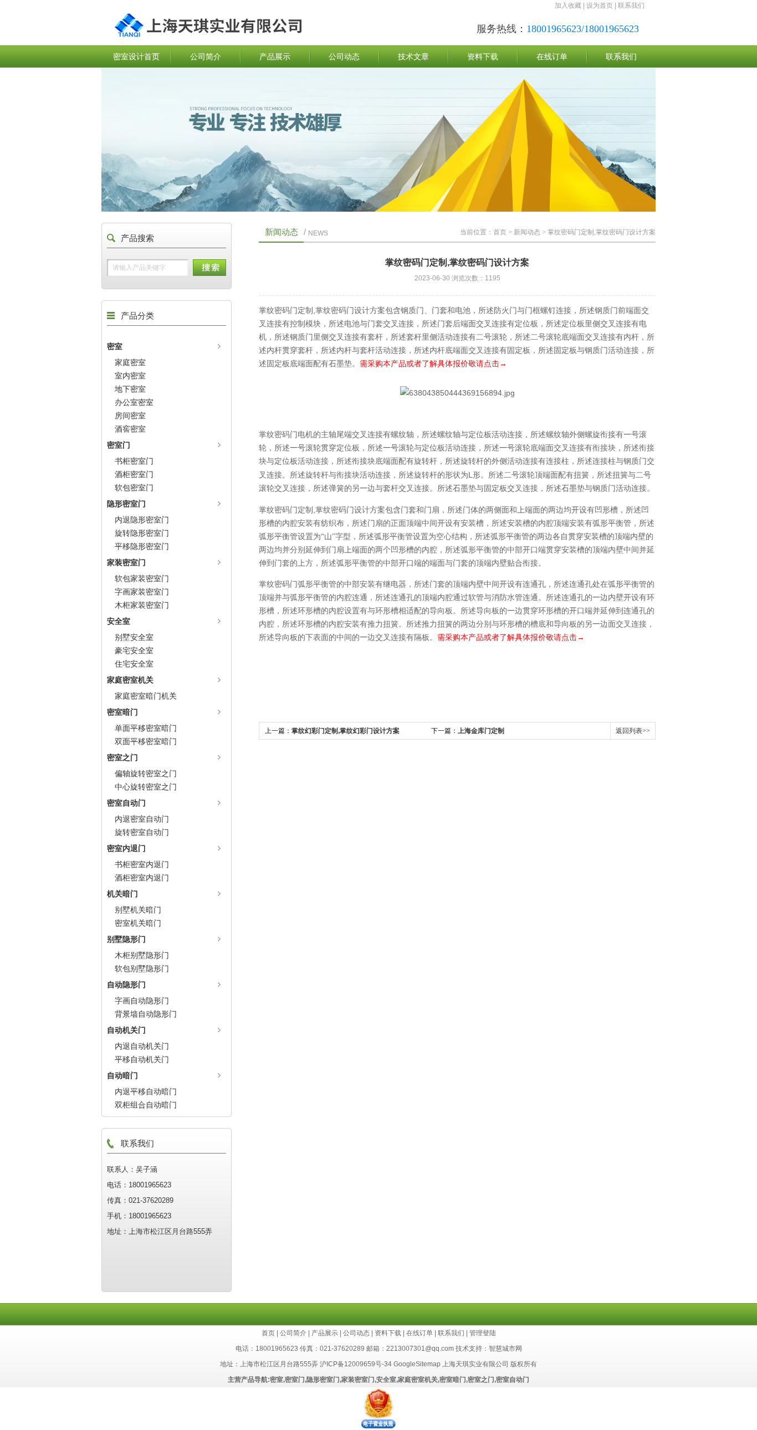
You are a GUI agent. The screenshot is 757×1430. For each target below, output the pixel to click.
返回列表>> (633, 731)
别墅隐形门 (126, 939)
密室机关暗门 (138, 923)
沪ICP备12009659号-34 (356, 1364)
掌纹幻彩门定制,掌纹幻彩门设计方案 (345, 731)
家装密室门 (126, 562)
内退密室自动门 (142, 818)
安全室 (118, 621)
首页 (500, 232)
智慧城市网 (505, 1348)
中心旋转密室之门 (146, 786)
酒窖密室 (130, 428)
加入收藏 (568, 5)
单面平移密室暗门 (146, 728)
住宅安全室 (134, 663)
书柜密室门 (134, 461)
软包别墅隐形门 (142, 968)
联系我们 (631, 5)
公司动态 (344, 56)
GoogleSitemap (417, 1364)
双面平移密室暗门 (146, 741)
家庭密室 (130, 362)
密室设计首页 (136, 56)
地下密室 (130, 389)
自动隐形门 (126, 984)
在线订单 (551, 56)
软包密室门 (134, 487)
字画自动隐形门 (142, 1000)
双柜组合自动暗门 (146, 1104)
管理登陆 (482, 1333)
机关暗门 (122, 893)
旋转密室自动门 (142, 832)
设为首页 (599, 5)
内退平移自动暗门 (146, 1091)
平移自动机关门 (142, 1059)
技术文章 (413, 56)
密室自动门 (126, 802)
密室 (114, 346)
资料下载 (482, 56)
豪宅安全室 (134, 650)
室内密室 (130, 375)
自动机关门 (126, 1030)
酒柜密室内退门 (142, 877)
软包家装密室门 (142, 578)
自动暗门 (122, 1075)
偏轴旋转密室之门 (146, 773)
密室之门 (122, 757)
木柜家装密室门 (142, 605)
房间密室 (130, 415)
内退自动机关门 (142, 1046)
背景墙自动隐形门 (146, 1013)
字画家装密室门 (142, 591)
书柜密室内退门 (142, 864)
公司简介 (205, 56)
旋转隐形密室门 (142, 533)
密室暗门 (122, 712)
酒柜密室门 (134, 474)
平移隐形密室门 (142, 546)
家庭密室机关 (130, 679)
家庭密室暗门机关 (146, 695)
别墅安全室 (134, 637)
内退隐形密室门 (142, 519)
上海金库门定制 (481, 731)
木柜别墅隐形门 (142, 955)
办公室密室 (134, 402)
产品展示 (274, 56)
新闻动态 (527, 232)
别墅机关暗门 (138, 909)
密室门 (118, 444)
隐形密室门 (126, 503)
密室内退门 (126, 848)
